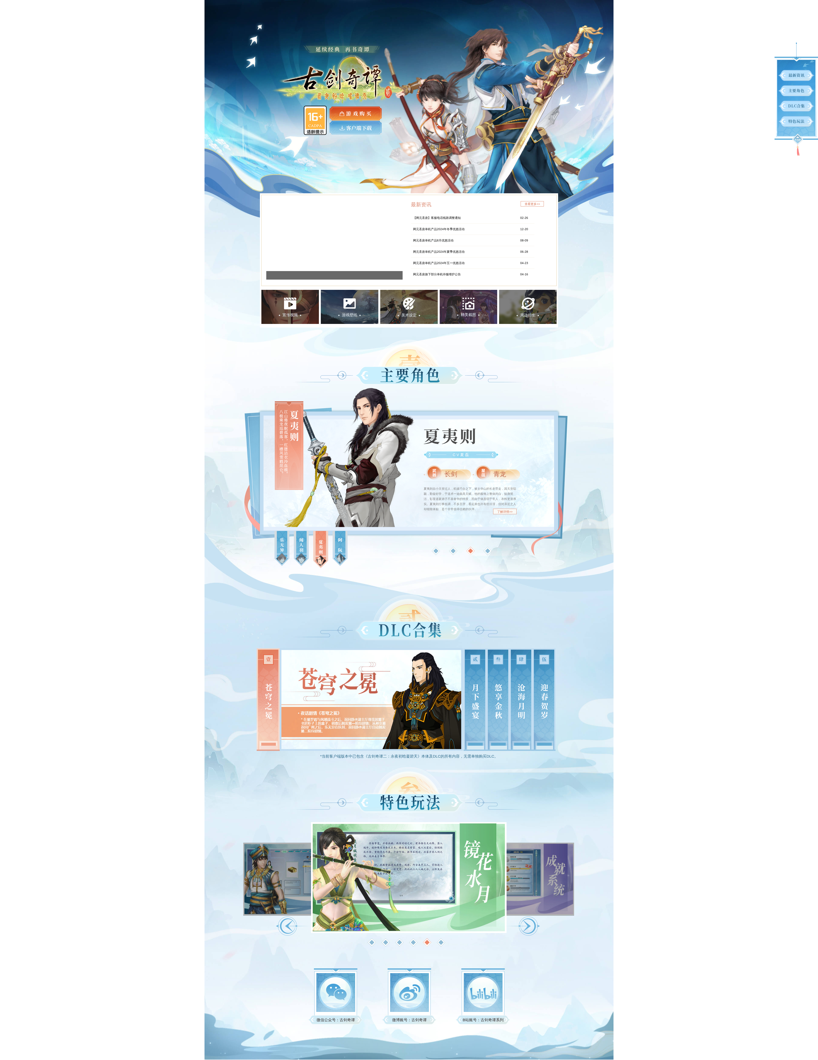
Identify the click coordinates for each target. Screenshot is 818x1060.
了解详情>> (505, 511)
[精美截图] (468, 292)
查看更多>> (532, 204)
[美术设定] (409, 292)
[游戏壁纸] (349, 292)
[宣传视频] (290, 292)
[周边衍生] (528, 292)
